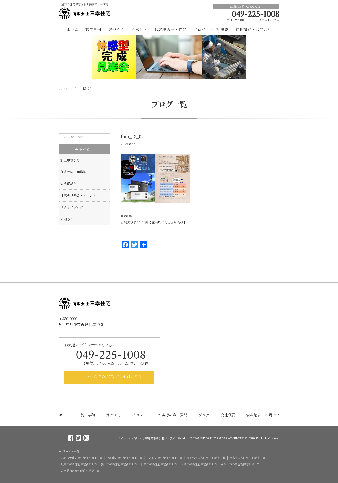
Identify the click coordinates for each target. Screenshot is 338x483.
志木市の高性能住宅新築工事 (247, 457)
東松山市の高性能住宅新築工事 (240, 464)
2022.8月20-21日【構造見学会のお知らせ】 (155, 222)
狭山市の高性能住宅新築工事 (119, 464)
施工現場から (70, 160)
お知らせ (66, 219)
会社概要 (220, 29)
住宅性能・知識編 (73, 172)
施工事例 (93, 29)
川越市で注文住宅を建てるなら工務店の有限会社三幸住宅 (228, 438)
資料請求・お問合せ (253, 29)
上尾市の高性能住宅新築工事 (124, 457)
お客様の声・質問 (170, 29)
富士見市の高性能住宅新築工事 (80, 470)
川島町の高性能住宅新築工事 (164, 457)
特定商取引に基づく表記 (160, 438)
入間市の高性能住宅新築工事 (199, 464)
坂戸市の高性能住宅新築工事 (79, 464)
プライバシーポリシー (129, 438)
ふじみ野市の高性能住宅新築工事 (81, 457)
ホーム (72, 29)
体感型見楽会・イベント (78, 195)
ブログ (199, 29)
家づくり (116, 29)
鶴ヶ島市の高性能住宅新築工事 (205, 457)
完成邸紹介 (68, 183)
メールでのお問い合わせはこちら (114, 376)
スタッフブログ (71, 207)
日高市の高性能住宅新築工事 (159, 464)
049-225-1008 (255, 14)
